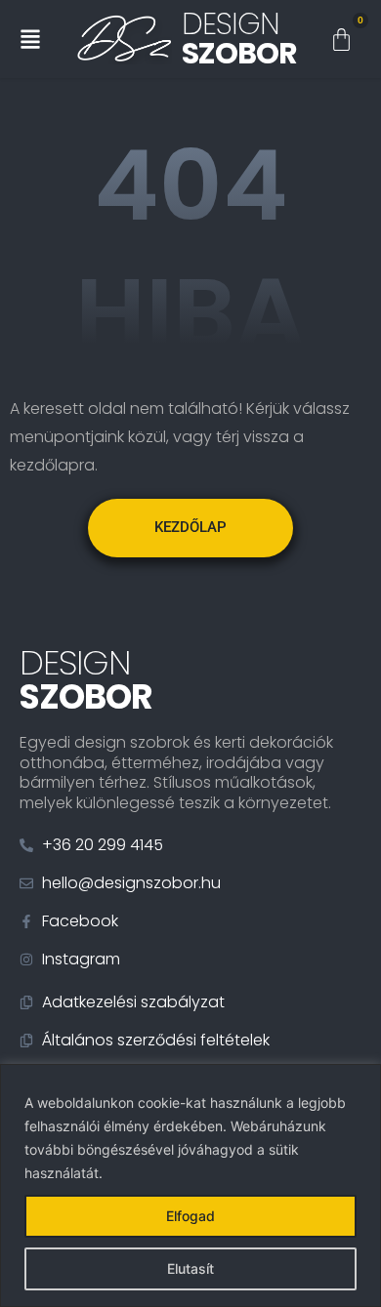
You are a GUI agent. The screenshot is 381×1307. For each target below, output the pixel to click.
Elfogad (190, 1215)
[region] (190, 1185)
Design (239, 38)
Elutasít (190, 1268)
